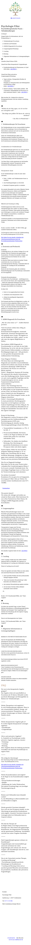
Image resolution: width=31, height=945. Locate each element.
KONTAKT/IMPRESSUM (16, 940)
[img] (15, 8)
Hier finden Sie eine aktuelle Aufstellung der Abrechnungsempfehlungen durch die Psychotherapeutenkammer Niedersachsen (12, 239)
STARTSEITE (11, 938)
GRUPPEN (13, 69)
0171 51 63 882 (9, 901)
